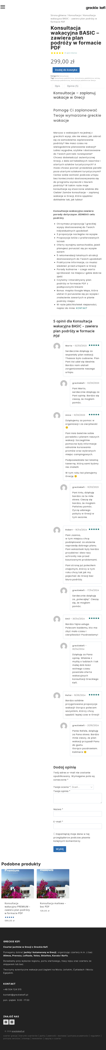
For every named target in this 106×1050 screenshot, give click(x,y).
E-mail (58, 821)
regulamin (95, 1036)
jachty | (43, 1036)
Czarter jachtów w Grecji (17, 947)
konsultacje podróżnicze (60, 80)
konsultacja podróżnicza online (87, 78)
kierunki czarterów (28, 1036)
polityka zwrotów (11, 1038)
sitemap (26, 1038)
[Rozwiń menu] (3, 6)
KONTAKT (81, 308)
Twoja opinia (61, 791)
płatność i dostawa (57, 1036)
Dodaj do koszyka (66, 70)
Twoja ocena (62, 787)
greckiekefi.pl (18, 1031)
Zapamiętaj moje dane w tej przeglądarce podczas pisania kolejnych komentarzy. (71, 837)
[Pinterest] (6, 1022)
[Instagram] (11, 1022)
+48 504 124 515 (12, 989)
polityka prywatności (78, 1036)
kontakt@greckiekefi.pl (15, 994)
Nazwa (58, 809)
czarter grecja (10, 1036)
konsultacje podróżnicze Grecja (83, 80)
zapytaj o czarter (53, 1038)
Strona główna (58, 15)
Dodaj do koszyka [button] (50, 919)
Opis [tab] (57, 85)
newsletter (37, 1038)
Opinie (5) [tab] (72, 85)
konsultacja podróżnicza (64, 78)
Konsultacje (74, 15)
